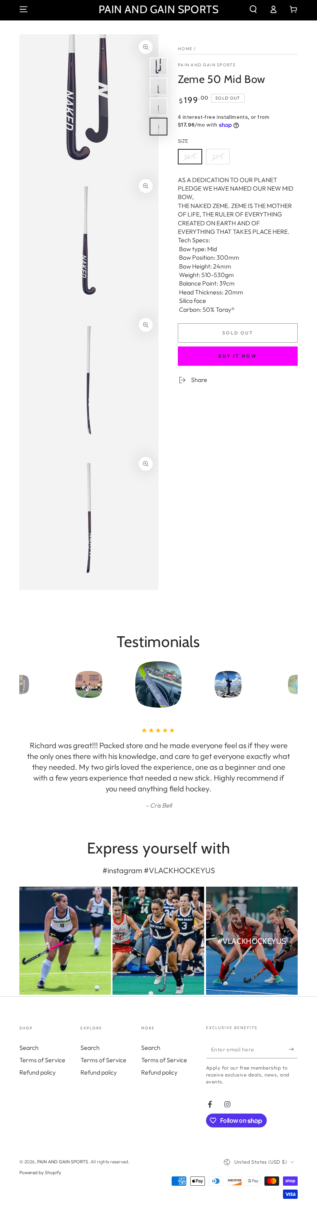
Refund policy (37, 1072)
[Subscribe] (293, 1049)
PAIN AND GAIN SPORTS (206, 65)
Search (29, 1047)
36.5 (193, 158)
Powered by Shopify (40, 1172)
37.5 (221, 158)
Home (185, 48)
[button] (253, 9)
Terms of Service (42, 1060)
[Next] (290, 684)
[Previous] (27, 684)
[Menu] (24, 9)
